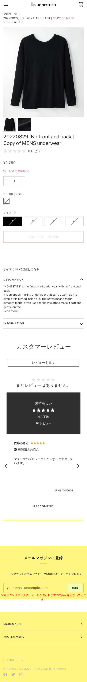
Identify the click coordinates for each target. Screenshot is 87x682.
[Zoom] (11, 109)
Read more (10, 311)
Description (13, 279)
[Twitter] (13, 674)
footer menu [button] (13, 636)
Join (75, 587)
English (13, 659)
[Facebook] (5, 674)
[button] (16, 171)
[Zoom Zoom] (43, 72)
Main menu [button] (12, 624)
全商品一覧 (10, 13)
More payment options (18, 261)
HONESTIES (15, 668)
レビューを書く (43, 363)
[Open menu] (9, 4)
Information (13, 323)
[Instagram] (21, 674)
